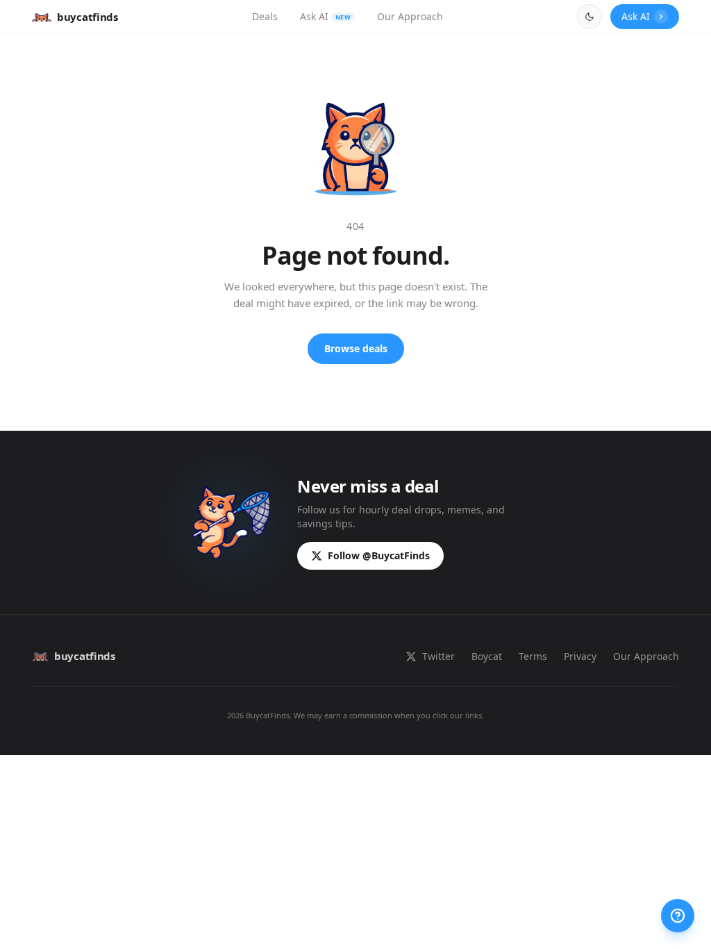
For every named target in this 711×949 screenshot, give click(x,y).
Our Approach (410, 16)
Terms (533, 656)
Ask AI (325, 16)
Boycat (486, 656)
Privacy (580, 656)
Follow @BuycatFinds (379, 555)
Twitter (438, 656)
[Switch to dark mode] (589, 16)
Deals (265, 16)
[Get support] (677, 915)
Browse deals (355, 348)
